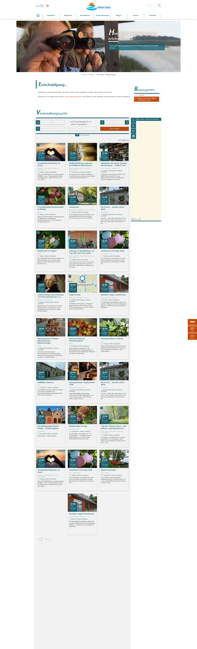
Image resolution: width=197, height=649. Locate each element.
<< (38, 539)
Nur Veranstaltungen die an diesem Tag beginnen (81, 123)
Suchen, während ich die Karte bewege (149, 120)
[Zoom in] (133, 120)
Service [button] (135, 15)
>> (49, 539)
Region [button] (118, 15)
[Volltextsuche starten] (159, 5)
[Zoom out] (133, 125)
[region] (146, 169)
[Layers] (133, 136)
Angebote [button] (68, 15)
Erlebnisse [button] (51, 15)
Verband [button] (152, 15)
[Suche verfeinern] (77, 135)
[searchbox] (115, 122)
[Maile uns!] (146, 99)
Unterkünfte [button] (85, 15)
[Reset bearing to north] (133, 131)
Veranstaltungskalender (73, 97)
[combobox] (114, 122)
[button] (192, 336)
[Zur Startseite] (39, 16)
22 (46, 539)
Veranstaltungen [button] (102, 15)
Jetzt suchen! (114, 129)
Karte (38, 6)
